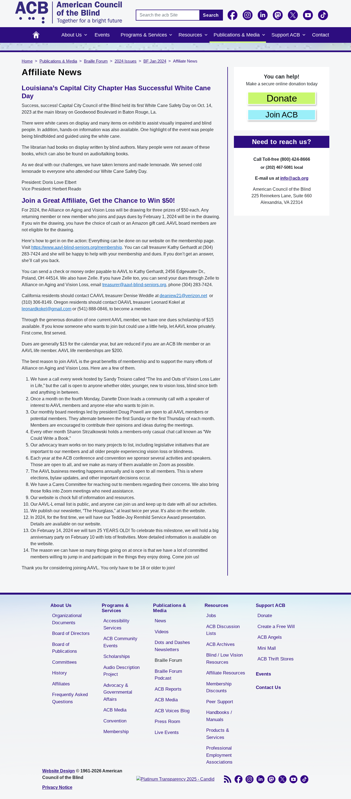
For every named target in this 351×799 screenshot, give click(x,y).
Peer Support (219, 701)
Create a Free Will (276, 626)
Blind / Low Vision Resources (224, 658)
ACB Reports (168, 689)
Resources (190, 35)
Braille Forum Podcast (168, 675)
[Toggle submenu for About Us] (85, 35)
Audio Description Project (121, 671)
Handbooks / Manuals (219, 716)
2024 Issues (126, 61)
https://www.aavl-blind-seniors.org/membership (76, 247)
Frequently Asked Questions (70, 698)
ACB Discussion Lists (223, 630)
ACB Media (114, 710)
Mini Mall (266, 648)
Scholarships (116, 656)
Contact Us (268, 687)
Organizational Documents (67, 619)
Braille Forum (96, 61)
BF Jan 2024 (154, 61)
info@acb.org (294, 178)
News (160, 620)
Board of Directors (71, 633)
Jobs (211, 615)
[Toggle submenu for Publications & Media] (263, 35)
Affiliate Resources (225, 673)
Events (102, 35)
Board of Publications (64, 648)
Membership (116, 731)
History (59, 673)
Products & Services (217, 734)
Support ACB (285, 35)
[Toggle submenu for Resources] (205, 35)
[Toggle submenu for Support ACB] (303, 35)
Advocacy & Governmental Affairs (117, 692)
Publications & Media (237, 35)
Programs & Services (144, 35)
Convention (114, 721)
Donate (282, 98)
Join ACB (281, 114)
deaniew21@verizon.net (183, 295)
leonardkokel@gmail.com (46, 308)
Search (211, 15)
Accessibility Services (116, 624)
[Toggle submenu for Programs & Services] (170, 35)
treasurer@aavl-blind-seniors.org (134, 284)
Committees (64, 662)
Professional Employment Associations (219, 755)
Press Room (167, 721)
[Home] (68, 12)
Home (36, 35)
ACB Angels (269, 637)
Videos (162, 631)
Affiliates (61, 684)
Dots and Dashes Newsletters (172, 646)
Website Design (58, 771)
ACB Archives (220, 644)
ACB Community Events (120, 642)
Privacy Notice (57, 787)
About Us (71, 35)
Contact (320, 35)
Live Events (167, 732)
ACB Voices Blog (172, 710)
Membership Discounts (218, 687)
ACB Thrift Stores (275, 659)
